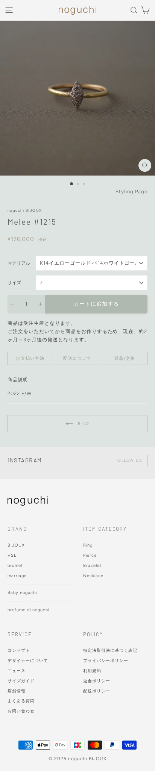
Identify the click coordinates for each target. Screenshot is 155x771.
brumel (15, 565)
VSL (12, 555)
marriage (17, 575)
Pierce (90, 555)
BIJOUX (16, 545)
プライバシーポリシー (105, 660)
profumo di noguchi (28, 609)
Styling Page (131, 191)
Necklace (93, 575)
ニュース (17, 670)
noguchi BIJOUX (25, 210)
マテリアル (19, 263)
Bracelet (92, 565)
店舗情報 (17, 691)
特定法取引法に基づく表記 (110, 650)
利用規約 (92, 670)
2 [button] (79, 184)
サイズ (14, 282)
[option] (77, 98)
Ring (83, 423)
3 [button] (85, 184)
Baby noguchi (22, 592)
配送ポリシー (96, 691)
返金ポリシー (96, 681)
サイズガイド (21, 681)
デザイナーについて (28, 660)
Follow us (128, 460)
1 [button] (72, 184)
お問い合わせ (21, 711)
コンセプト (19, 650)
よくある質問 (21, 700)
